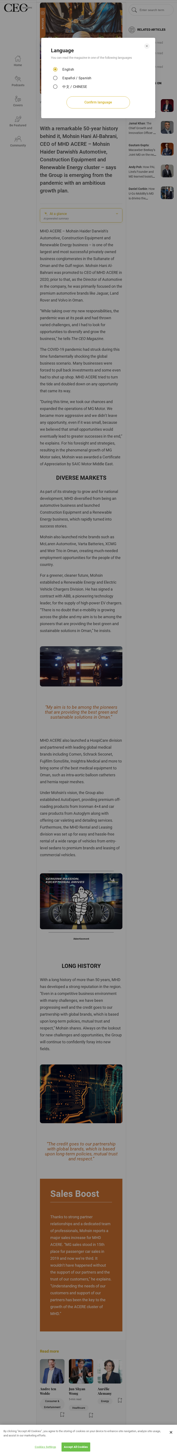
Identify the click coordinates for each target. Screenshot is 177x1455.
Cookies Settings (45, 1447)
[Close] (171, 1432)
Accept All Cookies (76, 1447)
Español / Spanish (76, 78)
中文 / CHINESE (74, 87)
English (68, 69)
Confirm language (98, 102)
